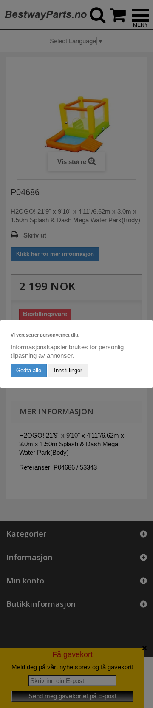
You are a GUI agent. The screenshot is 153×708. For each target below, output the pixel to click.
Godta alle (28, 370)
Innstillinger (68, 370)
